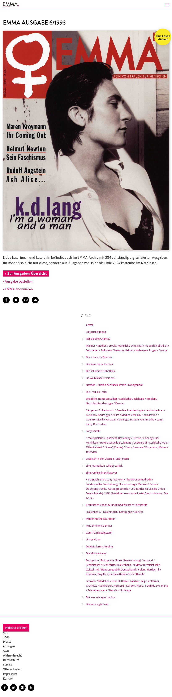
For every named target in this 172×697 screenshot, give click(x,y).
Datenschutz (11, 660)
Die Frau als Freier (96, 391)
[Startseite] (86, 4)
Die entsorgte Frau (97, 604)
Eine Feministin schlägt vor (101, 472)
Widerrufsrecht (12, 655)
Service (7, 664)
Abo (5, 632)
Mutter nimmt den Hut (99, 525)
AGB (6, 651)
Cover (89, 324)
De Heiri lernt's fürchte (99, 546)
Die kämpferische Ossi (99, 364)
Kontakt (8, 678)
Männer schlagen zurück (100, 597)
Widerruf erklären (16, 627)
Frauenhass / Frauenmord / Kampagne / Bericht (114, 511)
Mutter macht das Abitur (100, 518)
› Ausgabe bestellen (18, 281)
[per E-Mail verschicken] (35, 300)
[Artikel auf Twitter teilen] (16, 300)
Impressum (10, 674)
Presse (7, 641)
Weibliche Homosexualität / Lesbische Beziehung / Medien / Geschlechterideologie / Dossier (121, 401)
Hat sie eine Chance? (98, 338)
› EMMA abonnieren (18, 289)
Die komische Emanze (99, 357)
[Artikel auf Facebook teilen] (6, 300)
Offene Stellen (12, 669)
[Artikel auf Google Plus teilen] (25, 300)
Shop (6, 637)
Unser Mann (93, 539)
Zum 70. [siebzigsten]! (99, 532)
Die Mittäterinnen (96, 553)
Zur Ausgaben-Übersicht (27, 273)
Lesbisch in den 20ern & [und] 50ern (107, 458)
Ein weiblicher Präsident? (101, 378)
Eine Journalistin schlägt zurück (104, 465)
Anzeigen (9, 646)
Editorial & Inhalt (96, 331)
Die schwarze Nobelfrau (100, 371)
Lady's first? (93, 431)
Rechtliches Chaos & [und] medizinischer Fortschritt (116, 504)
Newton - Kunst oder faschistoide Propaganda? (114, 384)
